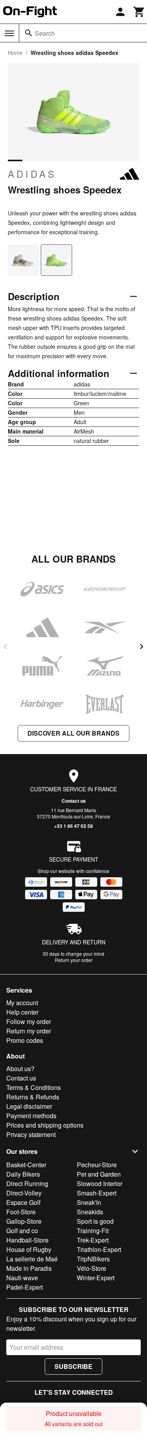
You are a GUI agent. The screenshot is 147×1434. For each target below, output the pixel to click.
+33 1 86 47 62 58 (73, 825)
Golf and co (22, 1230)
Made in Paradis (29, 1268)
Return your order (74, 960)
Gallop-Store (24, 1221)
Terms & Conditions (33, 1087)
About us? (20, 1068)
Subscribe (73, 1366)
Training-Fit (93, 1230)
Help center (22, 1012)
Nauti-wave (22, 1277)
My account (22, 1002)
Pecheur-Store (97, 1164)
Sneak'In (89, 1202)
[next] (141, 646)
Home (15, 52)
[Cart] (139, 11)
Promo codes (24, 1040)
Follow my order (28, 1021)
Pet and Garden (99, 1174)
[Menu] (9, 33)
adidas (32, 174)
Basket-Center (26, 1164)
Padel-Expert (24, 1287)
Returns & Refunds (32, 1096)
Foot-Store (21, 1211)
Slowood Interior (99, 1183)
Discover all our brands (73, 733)
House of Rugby (28, 1249)
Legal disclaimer (29, 1106)
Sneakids (90, 1211)
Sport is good (95, 1221)
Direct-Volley (24, 1192)
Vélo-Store (91, 1268)
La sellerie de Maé (32, 1258)
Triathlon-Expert (99, 1249)
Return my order (28, 1030)
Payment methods (31, 1115)
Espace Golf (23, 1202)
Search (45, 33)
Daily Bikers (23, 1174)
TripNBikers (93, 1258)
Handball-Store (27, 1240)
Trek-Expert (93, 1240)
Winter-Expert (95, 1277)
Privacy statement (31, 1134)
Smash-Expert (96, 1192)
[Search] (28, 33)
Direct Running (27, 1183)
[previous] (5, 646)
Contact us (74, 801)
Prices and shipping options (44, 1125)
